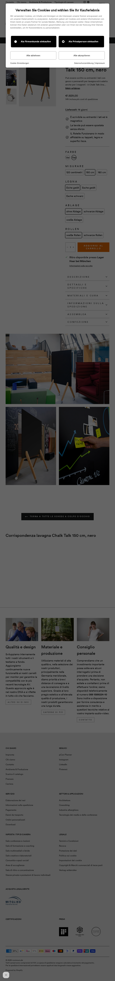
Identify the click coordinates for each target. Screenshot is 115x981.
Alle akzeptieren (81, 55)
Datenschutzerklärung (84, 63)
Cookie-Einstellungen (19, 63)
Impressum (100, 63)
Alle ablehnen (33, 55)
